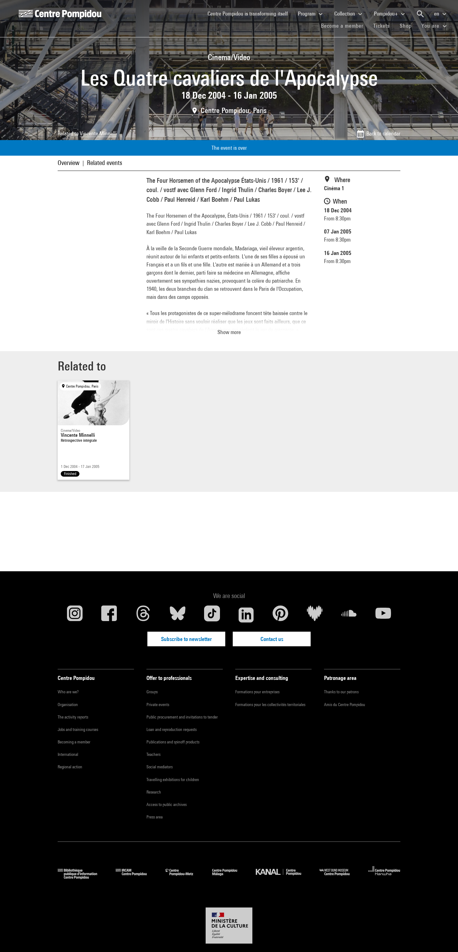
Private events (157, 704)
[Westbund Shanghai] (339, 877)
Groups (152, 691)
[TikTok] (212, 615)
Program (307, 13)
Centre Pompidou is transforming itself (250, 13)
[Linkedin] (246, 615)
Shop (408, 25)
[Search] (420, 14)
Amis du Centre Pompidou (344, 704)
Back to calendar (383, 133)
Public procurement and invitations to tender (182, 716)
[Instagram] (75, 615)
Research (153, 791)
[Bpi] (82, 877)
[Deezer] (315, 615)
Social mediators (159, 766)
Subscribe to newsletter (186, 639)
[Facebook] (109, 615)
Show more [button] (229, 332)
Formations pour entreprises (257, 691)
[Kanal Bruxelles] (283, 877)
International (68, 754)
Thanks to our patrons (341, 691)
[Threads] (143, 615)
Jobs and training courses (78, 729)
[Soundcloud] (349, 615)
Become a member (344, 25)
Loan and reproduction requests (171, 729)
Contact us (271, 639)
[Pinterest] (280, 615)
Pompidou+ (386, 13)
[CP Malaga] (229, 877)
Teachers (153, 754)
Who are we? (68, 691)
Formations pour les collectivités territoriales (270, 704)
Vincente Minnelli (98, 133)
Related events (104, 163)
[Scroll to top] (443, 937)
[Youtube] (383, 615)
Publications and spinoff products (172, 741)
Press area (154, 816)
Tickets (381, 25)
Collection (345, 13)
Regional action (70, 766)
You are (431, 25)
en (437, 13)
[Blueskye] (177, 615)
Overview (68, 163)
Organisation (68, 704)
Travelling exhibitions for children (172, 779)
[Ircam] (136, 877)
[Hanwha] (384, 877)
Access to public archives (166, 804)
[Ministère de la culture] (229, 925)
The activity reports (73, 716)
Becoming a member (74, 741)
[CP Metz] (184, 877)
